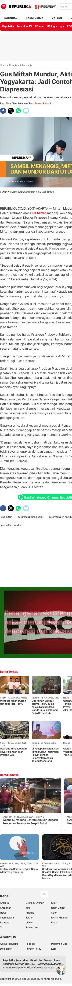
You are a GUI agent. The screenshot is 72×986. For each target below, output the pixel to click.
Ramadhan (32, 927)
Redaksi (30, 943)
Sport (54, 912)
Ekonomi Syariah (35, 902)
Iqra (28, 907)
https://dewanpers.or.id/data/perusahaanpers (28, 967)
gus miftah (6, 516)
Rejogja (13, 65)
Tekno (29, 917)
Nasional (10, 17)
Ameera (4, 902)
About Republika (9, 943)
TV (1, 927)
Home (3, 65)
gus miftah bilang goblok (30, 516)
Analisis (30, 912)
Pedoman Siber (59, 943)
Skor (53, 902)
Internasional (7, 917)
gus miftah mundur (11, 525)
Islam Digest (58, 907)
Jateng (57, 17)
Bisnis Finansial (59, 917)
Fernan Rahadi (43, 103)
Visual (29, 922)
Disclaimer (6, 948)
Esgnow (4, 922)
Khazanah (5, 907)
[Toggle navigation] (3, 6)
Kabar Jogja (26, 65)
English (55, 922)
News (3, 912)
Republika (8, 26)
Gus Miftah (38, 213)
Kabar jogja (34, 17)
